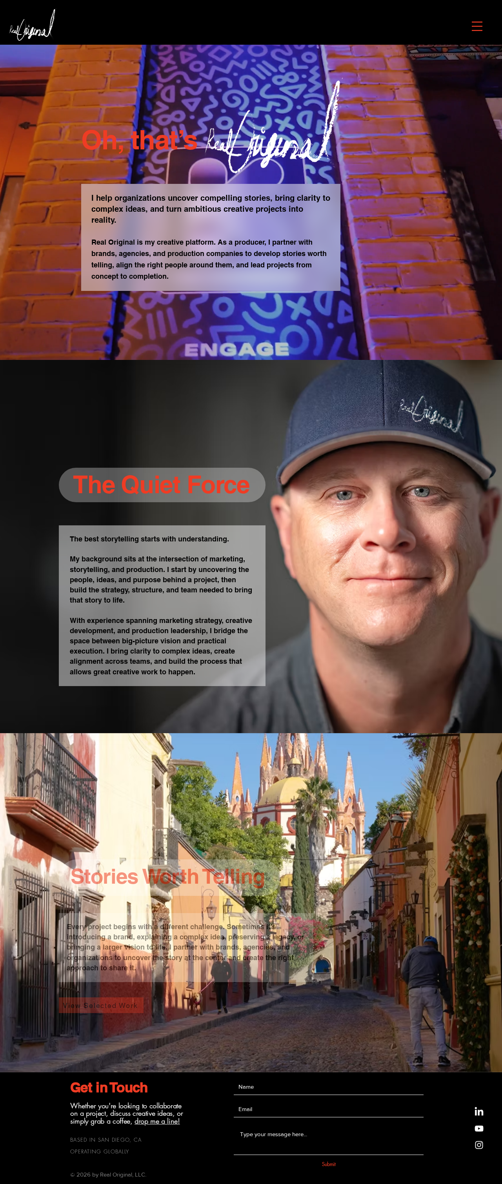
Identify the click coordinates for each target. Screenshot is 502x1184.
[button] (477, 26)
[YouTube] (479, 1128)
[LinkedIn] (479, 1112)
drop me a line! (157, 1121)
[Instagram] (479, 1145)
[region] (32, 24)
